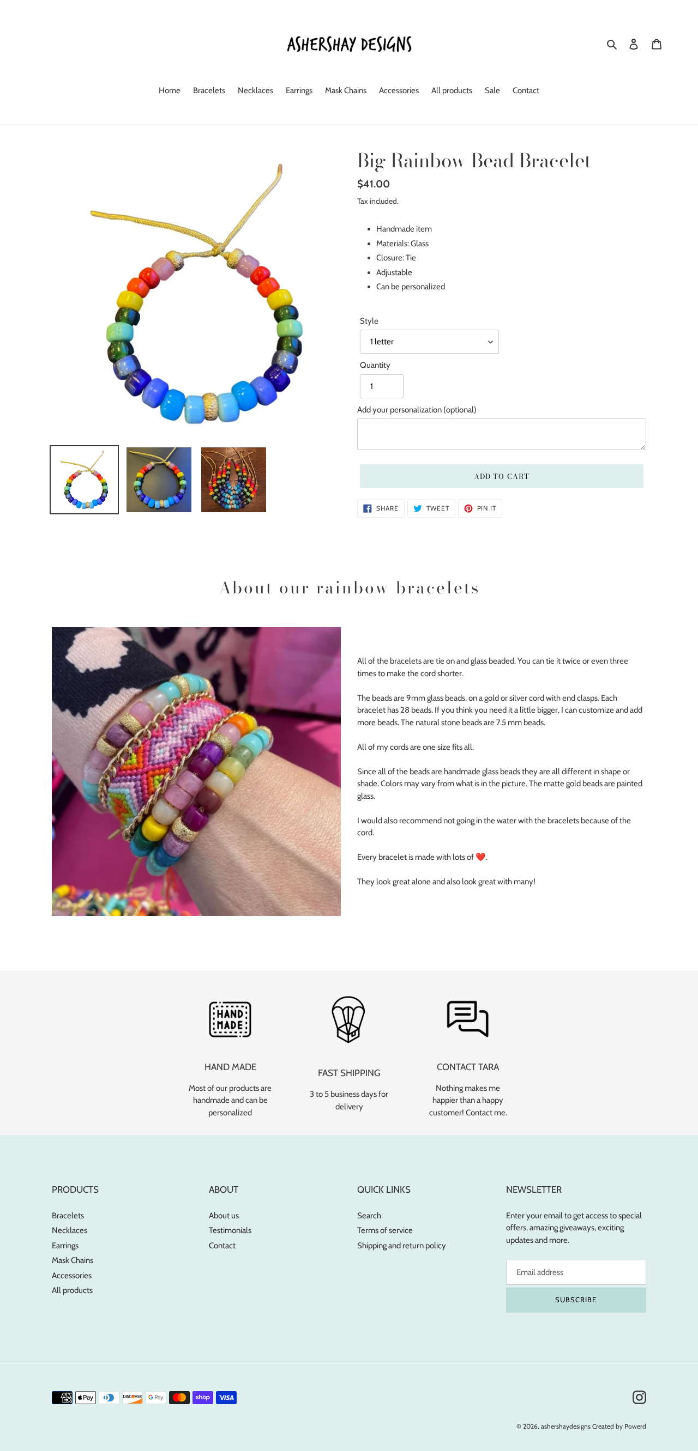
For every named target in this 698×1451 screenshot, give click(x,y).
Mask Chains (72, 1260)
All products (72, 1290)
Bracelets (68, 1216)
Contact (222, 1245)
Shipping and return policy (401, 1245)
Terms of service (385, 1230)
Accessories (72, 1275)
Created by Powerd (619, 1426)
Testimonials (230, 1230)
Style (369, 321)
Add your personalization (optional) (417, 410)
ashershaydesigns (566, 1426)
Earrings (65, 1245)
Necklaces (69, 1230)
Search (369, 1216)
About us (224, 1216)
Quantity (375, 365)
